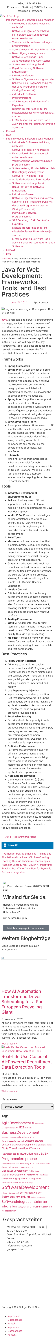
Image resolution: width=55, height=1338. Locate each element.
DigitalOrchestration (44, 1145)
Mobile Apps (34, 1171)
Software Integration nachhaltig (30, 30)
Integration (26, 1153)
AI (33, 1123)
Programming (32, 1174)
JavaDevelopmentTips (10, 1164)
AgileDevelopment (16, 1123)
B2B (22, 1127)
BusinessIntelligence (10, 1137)
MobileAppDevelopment (15, 1170)
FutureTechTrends (10, 1154)
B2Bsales (29, 1128)
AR (16, 1127)
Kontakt (10, 131)
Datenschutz (15, 1319)
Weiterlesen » (9, 1043)
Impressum (14, 1316)
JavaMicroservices (42, 1164)
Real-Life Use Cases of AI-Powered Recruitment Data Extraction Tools (27, 1062)
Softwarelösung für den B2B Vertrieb (33, 49)
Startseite (6, 258)
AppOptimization (8, 1128)
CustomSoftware (34, 1140)
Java (4, 319)
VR (50, 1206)
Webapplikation (9, 1210)
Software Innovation (38, 1197)
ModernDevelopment (13, 1174)
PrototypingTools (17, 1178)
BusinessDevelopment (20, 1132)
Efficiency (34, 1148)
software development (10, 1193)
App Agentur (39, 1124)
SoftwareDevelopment (25, 1187)
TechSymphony (23, 1207)
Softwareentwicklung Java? (28, 64)
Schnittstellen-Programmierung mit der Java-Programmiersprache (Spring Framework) (32, 86)
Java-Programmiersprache (20, 836)
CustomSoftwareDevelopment (18, 1144)
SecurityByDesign (26, 1182)
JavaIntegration (27, 1163)
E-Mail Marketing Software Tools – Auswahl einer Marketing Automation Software (33, 123)
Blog (8, 134)
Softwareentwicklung (16, 1196)
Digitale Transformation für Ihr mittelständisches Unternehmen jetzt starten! (33, 112)
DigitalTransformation (15, 1148)
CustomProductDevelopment (13, 1141)
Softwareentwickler (31, 1192)
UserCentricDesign (39, 1206)
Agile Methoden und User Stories (31, 60)
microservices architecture (22, 1167)
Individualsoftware (22, 75)
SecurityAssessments (10, 1182)
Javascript (6, 1167)
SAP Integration (33, 1178)
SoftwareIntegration (17, 1201)
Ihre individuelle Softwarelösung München (30, 19)
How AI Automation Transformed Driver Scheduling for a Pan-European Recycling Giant (24, 1002)
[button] (27, 845)
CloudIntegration (26, 1137)
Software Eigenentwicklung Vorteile (33, 79)
